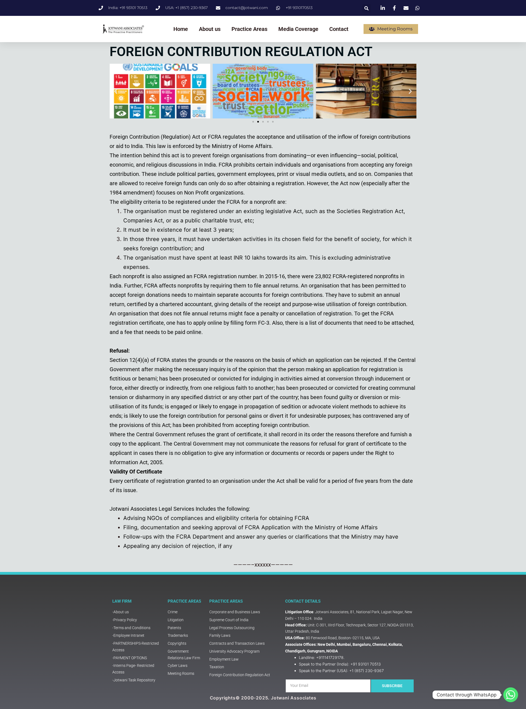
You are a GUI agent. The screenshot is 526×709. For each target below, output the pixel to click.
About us (210, 29)
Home (180, 29)
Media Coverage (298, 29)
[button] (366, 8)
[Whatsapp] (510, 694)
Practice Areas (249, 29)
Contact (338, 29)
